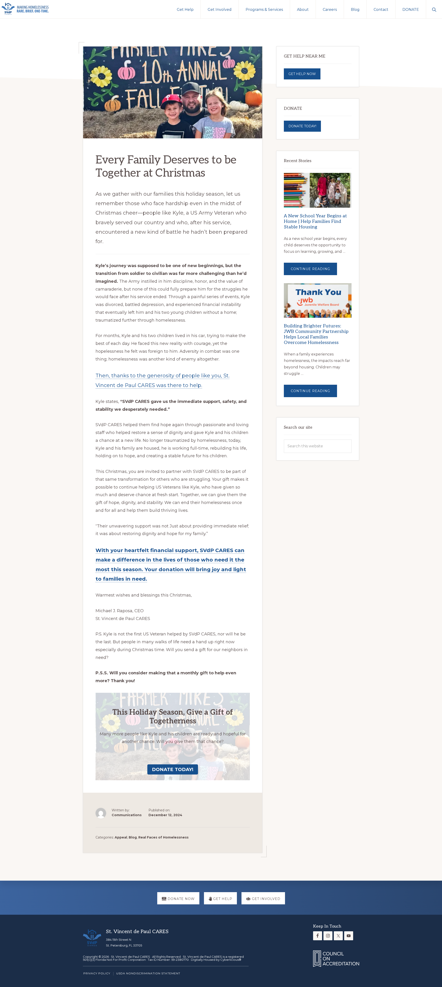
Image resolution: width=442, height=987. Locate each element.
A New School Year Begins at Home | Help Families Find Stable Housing (315, 221)
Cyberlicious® (230, 959)
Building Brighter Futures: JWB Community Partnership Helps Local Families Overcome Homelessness (316, 334)
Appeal (121, 837)
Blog (133, 837)
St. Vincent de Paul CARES (130, 956)
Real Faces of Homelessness (163, 837)
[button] (434, 9)
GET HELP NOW (302, 74)
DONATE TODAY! (302, 126)
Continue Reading (314, 271)
